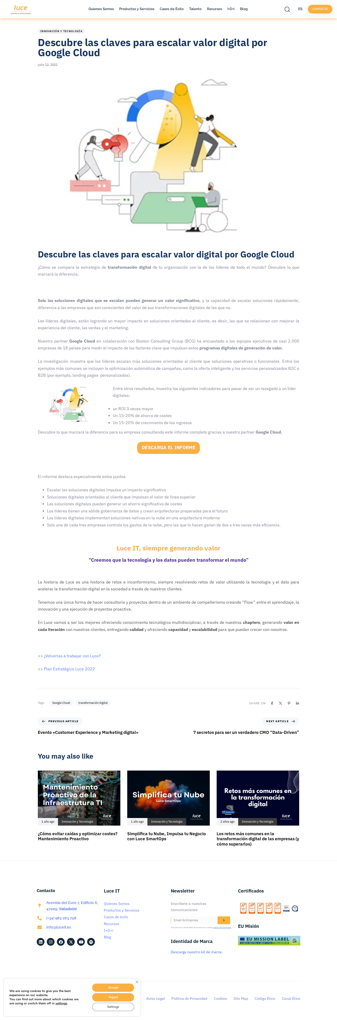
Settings (113, 1007)
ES (300, 9)
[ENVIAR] (224, 920)
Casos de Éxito (172, 9)
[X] (280, 703)
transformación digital (93, 703)
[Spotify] (91, 942)
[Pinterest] (289, 703)
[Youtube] (81, 942)
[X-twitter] (71, 942)
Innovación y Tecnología (61, 31)
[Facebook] (272, 703)
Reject (113, 997)
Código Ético (265, 998)
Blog (244, 9)
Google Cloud (61, 703)
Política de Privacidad (189, 998)
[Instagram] (51, 942)
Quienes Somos (101, 9)
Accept (113, 987)
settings (61, 1003)
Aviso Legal (155, 998)
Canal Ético (291, 998)
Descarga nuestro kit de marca (196, 952)
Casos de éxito (116, 917)
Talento (195, 9)
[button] (288, 9)
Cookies (220, 998)
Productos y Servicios (136, 9)
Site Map (241, 998)
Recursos (214, 9)
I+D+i (231, 9)
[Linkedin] (297, 703)
